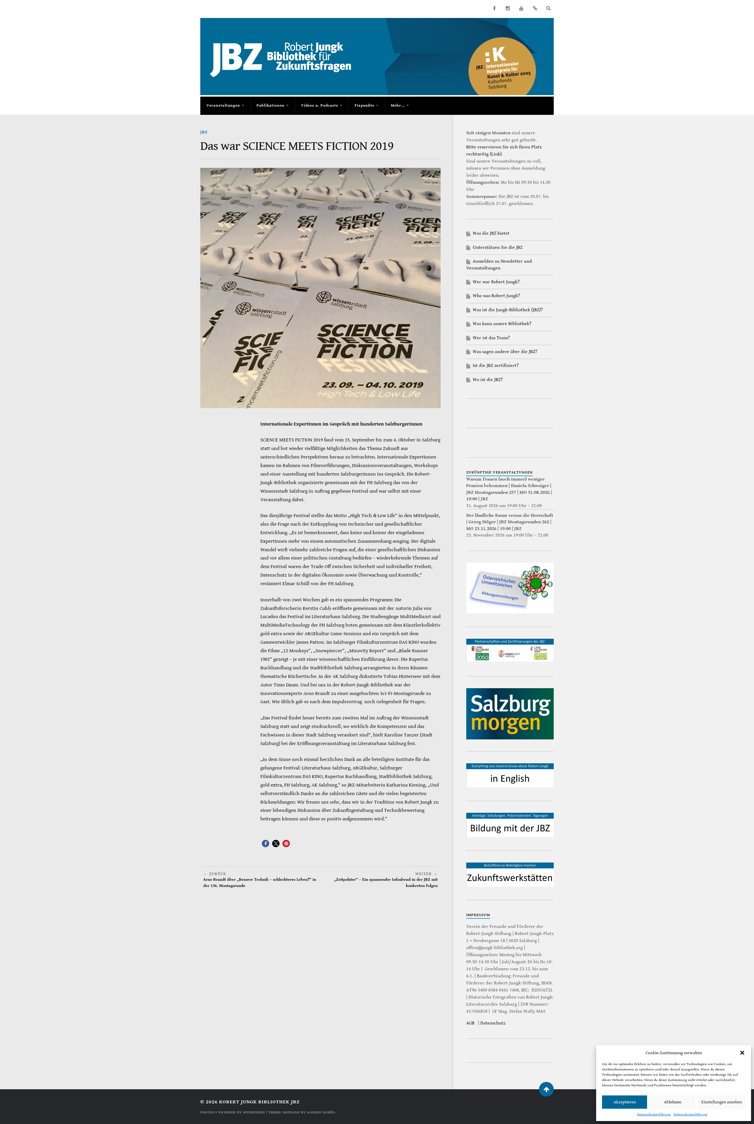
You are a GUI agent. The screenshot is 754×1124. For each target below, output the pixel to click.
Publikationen (271, 105)
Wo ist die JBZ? (488, 380)
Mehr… (398, 105)
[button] (742, 1053)
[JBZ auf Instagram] (507, 8)
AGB (470, 1023)
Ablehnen (672, 1102)
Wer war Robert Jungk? (496, 282)
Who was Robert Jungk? (496, 296)
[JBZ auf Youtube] (521, 8)
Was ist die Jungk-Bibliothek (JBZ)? (508, 310)
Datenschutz (492, 1023)
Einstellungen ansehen (721, 1102)
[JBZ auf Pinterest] (535, 8)
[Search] (548, 8)
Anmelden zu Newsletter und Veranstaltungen (499, 265)
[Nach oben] (546, 1089)
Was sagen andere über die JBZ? (505, 352)
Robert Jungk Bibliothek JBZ (259, 1102)
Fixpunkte (364, 105)
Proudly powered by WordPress (232, 1112)
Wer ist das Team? (491, 338)
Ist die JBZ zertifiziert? (496, 365)
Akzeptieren (625, 1102)
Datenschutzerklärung (654, 1114)
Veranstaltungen (223, 105)
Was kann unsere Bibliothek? (502, 324)
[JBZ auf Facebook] (494, 8)
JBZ (204, 132)
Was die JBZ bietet (491, 233)
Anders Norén (321, 1112)
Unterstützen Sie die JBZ (497, 247)
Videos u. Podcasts (319, 105)
